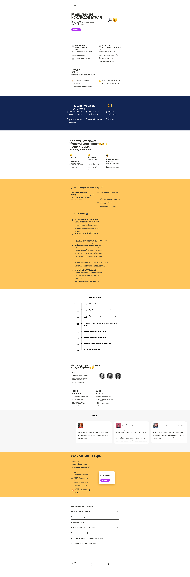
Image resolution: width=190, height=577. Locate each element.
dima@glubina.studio (75, 563)
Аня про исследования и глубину (93, 565)
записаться (76, 29)
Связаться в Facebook (89, 427)
